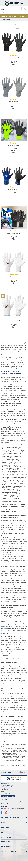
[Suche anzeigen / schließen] (6, 8)
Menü (4, 12)
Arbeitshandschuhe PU (13, 58)
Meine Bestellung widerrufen (8, 796)
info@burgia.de (5, 803)
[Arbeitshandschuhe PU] (14, 42)
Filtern (14, 24)
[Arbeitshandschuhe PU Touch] (14, 217)
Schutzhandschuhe (7, 468)
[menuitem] (6, 8)
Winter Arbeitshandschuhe (7, 626)
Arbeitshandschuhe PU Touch (13, 233)
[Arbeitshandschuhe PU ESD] (14, 305)
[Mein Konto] (3, 8)
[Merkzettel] (21, 8)
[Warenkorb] (25, 8)
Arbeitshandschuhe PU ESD (14, 321)
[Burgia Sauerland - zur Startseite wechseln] (14, 3)
